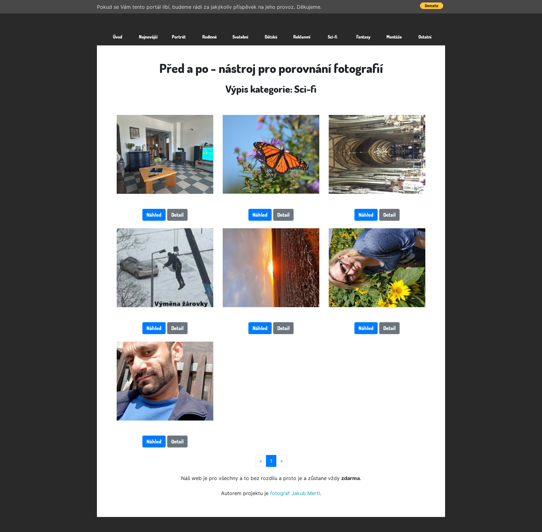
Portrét (179, 36)
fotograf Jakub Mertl (295, 493)
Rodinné (209, 36)
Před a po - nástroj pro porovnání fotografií (271, 68)
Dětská (271, 36)
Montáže (394, 36)
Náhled (154, 215)
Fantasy (363, 36)
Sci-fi (332, 36)
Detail (177, 215)
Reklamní (301, 36)
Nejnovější (148, 36)
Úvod (117, 36)
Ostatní (424, 36)
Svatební (240, 36)
